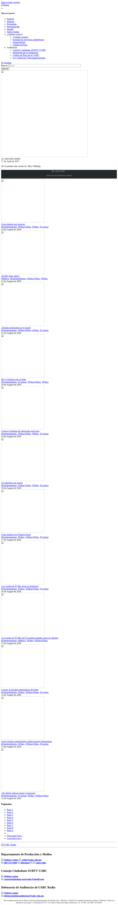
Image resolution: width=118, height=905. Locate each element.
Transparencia (19, 42)
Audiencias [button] (12, 47)
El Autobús (6, 63)
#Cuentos (44, 227)
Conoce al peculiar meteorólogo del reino (20, 689)
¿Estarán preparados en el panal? (16, 327)
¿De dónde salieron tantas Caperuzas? (18, 793)
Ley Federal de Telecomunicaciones (29, 58)
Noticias (10, 21)
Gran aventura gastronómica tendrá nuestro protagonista (26, 741)
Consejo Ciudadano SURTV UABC (29, 50)
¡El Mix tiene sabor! (10, 276)
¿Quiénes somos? (20, 37)
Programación (13, 26)
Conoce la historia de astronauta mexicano (20, 431)
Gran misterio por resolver (13, 224)
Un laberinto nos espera (12, 483)
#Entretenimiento (9, 227)
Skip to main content (10, 2)
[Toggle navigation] (2, 8)
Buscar (4, 65)
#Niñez (35, 227)
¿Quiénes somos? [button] (15, 34)
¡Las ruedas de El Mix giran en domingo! (20, 586)
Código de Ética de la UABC (26, 55)
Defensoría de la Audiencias (25, 52)
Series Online (13, 32)
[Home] (5, 5)
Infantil (10, 29)
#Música (5, 278)
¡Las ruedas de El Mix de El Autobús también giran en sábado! (30, 638)
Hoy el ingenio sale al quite (13, 379)
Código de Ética (20, 45)
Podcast (10, 19)
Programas (12, 24)
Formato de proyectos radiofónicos (28, 39)
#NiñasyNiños (24, 227)
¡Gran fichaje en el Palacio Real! (16, 534)
